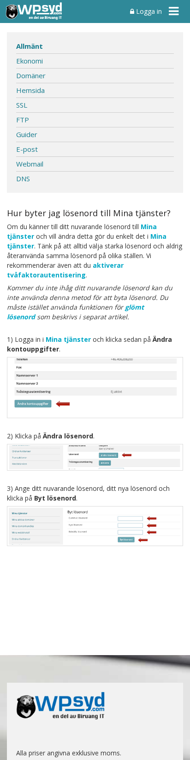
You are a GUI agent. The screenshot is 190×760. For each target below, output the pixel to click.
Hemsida (30, 90)
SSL (21, 104)
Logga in (148, 11)
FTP (22, 119)
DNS (23, 178)
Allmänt (29, 46)
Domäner (31, 75)
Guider (26, 134)
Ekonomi (29, 60)
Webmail (29, 163)
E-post (27, 149)
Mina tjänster (68, 339)
